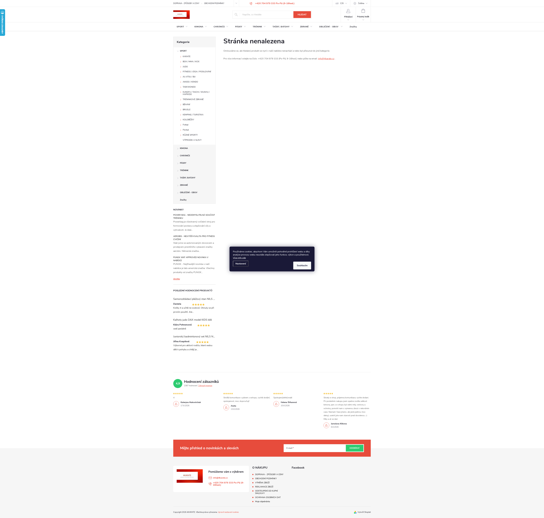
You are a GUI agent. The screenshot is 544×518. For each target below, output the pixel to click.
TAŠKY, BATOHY (187, 177)
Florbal (186, 130)
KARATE (186, 56)
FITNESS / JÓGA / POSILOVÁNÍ (197, 71)
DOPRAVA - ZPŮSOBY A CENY (186, 3)
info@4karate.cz (326, 58)
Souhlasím (302, 265)
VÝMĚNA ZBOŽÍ (262, 482)
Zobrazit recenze (205, 385)
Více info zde (239, 257)
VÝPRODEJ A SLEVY (192, 140)
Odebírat (354, 448)
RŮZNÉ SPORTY (190, 135)
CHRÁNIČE (185, 155)
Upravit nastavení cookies (228, 512)
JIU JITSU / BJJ (189, 76)
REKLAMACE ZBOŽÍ (264, 486)
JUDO (185, 66)
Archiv (176, 279)
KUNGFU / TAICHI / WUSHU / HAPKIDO (196, 93)
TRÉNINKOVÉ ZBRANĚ (193, 99)
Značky (183, 200)
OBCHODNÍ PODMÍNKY (214, 3)
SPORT (183, 51)
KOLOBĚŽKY (188, 119)
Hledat (302, 14)
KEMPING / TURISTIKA (193, 114)
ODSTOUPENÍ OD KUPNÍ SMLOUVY (266, 492)
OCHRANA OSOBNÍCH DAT (268, 497)
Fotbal (185, 124)
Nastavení (240, 263)
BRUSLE (186, 109)
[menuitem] (182, 26)
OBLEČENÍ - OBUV (188, 192)
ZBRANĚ (184, 185)
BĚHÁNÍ (186, 104)
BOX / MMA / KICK (191, 61)
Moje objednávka (262, 501)
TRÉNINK (184, 170)
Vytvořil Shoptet (364, 512)
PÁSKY (183, 163)
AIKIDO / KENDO (190, 81)
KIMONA (184, 148)
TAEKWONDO (189, 87)
